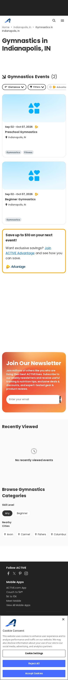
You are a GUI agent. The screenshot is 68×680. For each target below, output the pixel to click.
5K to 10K (11, 596)
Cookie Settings (34, 653)
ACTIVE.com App (16, 587)
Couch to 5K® (14, 592)
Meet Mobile (13, 601)
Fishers (42, 534)
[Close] (63, 619)
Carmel (25, 534)
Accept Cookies (34, 673)
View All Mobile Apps (18, 605)
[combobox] (14, 87)
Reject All (33, 663)
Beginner (22, 513)
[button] (37, 87)
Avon (10, 534)
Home (5, 27)
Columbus (60, 534)
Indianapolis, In (22, 27)
